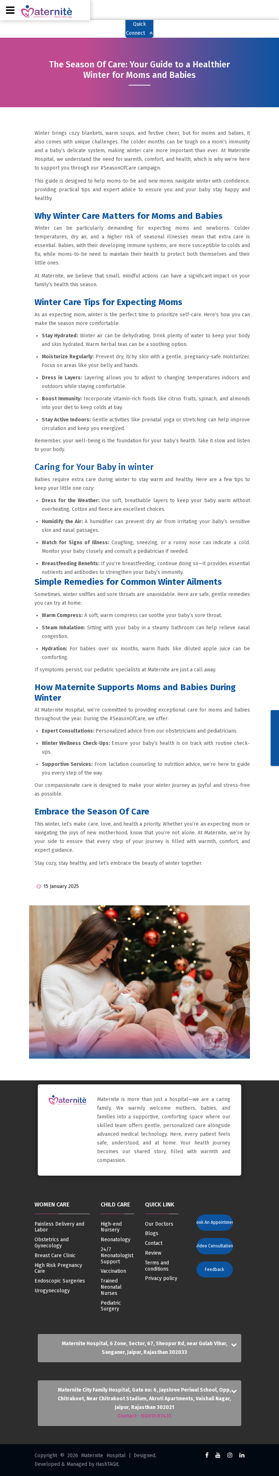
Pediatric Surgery (111, 1306)
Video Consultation (215, 1245)
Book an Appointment (215, 1222)
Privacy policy (161, 1278)
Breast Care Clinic (55, 1256)
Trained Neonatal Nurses (111, 1287)
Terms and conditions (157, 1266)
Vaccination (113, 1271)
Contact (153, 1243)
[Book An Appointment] (211, 1216)
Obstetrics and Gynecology (52, 1243)
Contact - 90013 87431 (144, 1416)
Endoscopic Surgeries (60, 1281)
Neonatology (115, 1240)
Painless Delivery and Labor (59, 1227)
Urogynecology (52, 1291)
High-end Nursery (111, 1227)
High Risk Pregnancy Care (58, 1269)
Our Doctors (159, 1224)
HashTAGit (107, 1464)
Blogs (151, 1234)
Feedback (214, 1269)
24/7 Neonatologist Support (117, 1256)
